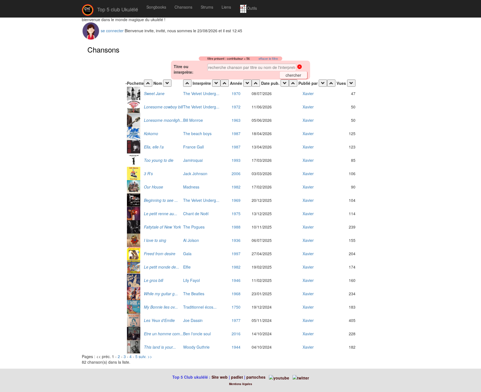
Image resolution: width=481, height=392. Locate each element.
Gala (187, 253)
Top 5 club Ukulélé (117, 9)
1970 (236, 93)
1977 (236, 320)
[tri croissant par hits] (331, 83)
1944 (236, 347)
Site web (220, 377)
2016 (236, 333)
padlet (237, 377)
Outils (252, 8)
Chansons (183, 7)
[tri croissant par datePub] (256, 83)
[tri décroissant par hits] (351, 83)
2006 (236, 173)
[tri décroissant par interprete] (216, 83)
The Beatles (193, 293)
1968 (236, 293)
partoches (256, 377)
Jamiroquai (193, 160)
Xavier (308, 93)
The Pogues (194, 227)
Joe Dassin (193, 320)
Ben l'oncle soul (197, 333)
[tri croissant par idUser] (293, 83)
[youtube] (278, 377)
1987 (236, 133)
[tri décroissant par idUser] (323, 83)
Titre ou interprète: (183, 69)
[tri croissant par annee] (224, 83)
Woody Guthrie (196, 347)
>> (150, 356)
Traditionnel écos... (200, 307)
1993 (236, 160)
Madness (191, 187)
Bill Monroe (193, 120)
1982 (236, 187)
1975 (236, 213)
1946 (236, 280)
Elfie (187, 267)
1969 (236, 200)
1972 (236, 107)
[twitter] (301, 377)
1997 (236, 253)
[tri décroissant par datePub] (285, 83)
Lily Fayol (191, 280)
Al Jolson (191, 240)
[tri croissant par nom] (148, 83)
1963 (236, 120)
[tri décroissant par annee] (247, 83)
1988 (236, 227)
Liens (226, 7)
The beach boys (197, 133)
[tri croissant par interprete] (187, 83)
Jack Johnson (195, 173)
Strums (207, 7)
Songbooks (156, 7)
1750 (236, 307)
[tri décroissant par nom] (167, 83)
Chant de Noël (195, 213)
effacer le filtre (268, 58)
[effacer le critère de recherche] (299, 67)
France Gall (193, 147)
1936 (236, 240)
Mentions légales (240, 384)
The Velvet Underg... (201, 93)
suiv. (143, 356)
